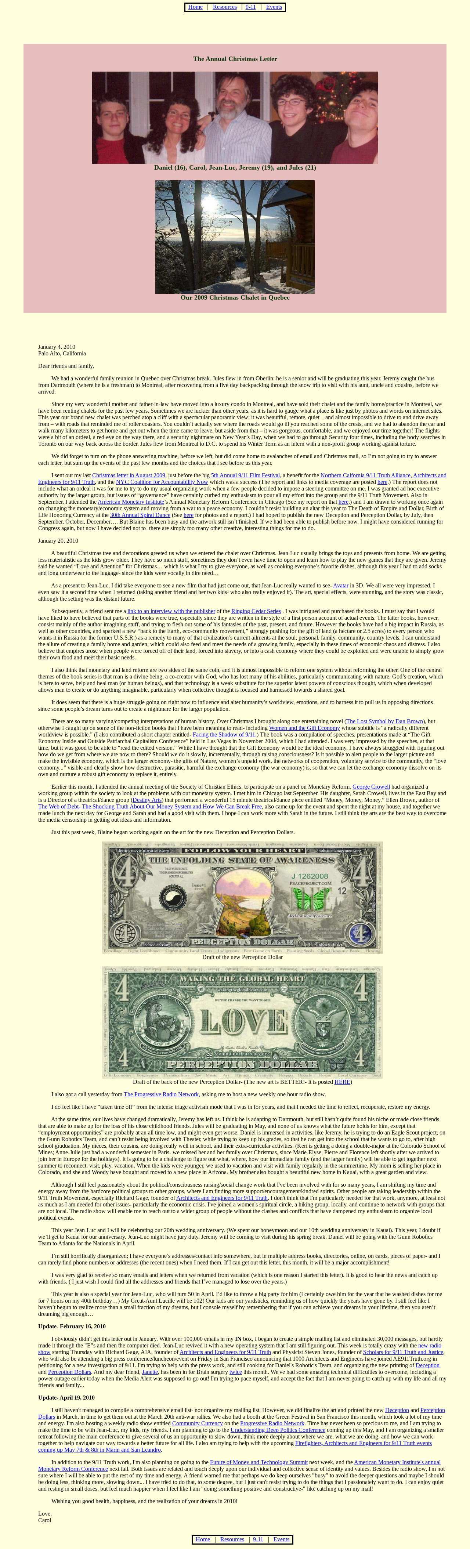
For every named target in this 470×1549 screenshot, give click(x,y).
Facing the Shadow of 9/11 (224, 734)
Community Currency (197, 1423)
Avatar (340, 585)
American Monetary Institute (131, 502)
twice (235, 1372)
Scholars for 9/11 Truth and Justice (403, 1352)
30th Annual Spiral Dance (140, 515)
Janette (150, 1372)
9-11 (251, 7)
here (382, 482)
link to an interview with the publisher (171, 611)
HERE (342, 1082)
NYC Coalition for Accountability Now (162, 482)
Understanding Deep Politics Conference (278, 1430)
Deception (428, 1365)
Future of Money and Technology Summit (259, 1462)
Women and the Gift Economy (304, 728)
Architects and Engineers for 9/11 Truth (222, 1198)
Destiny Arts (147, 800)
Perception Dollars (69, 1372)
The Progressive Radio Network (161, 1094)
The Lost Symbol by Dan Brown (384, 721)
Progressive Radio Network (272, 1423)
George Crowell (371, 786)
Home (195, 7)
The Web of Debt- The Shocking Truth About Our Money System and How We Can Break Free (150, 806)
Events (274, 7)
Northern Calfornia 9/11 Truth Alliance (366, 475)
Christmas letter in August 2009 (128, 475)
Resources (225, 7)
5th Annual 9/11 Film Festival (245, 475)
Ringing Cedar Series (256, 611)
